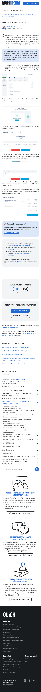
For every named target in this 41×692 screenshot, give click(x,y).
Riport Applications (28, 333)
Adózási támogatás (9, 624)
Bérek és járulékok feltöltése (11, 637)
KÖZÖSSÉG (13, 10)
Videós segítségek (8, 659)
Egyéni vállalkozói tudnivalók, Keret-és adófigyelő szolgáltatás (18, 458)
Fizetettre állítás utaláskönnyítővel (11, 423)
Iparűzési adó (8, 443)
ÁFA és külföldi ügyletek (13, 387)
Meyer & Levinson (7, 335)
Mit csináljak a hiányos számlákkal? (13, 364)
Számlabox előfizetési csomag (12, 661)
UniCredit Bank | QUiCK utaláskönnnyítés (15, 351)
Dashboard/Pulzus (8, 635)
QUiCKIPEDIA (5, 14)
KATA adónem (7, 454)
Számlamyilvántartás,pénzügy (12, 627)
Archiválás (6, 632)
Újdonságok (6, 651)
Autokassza (6, 643)
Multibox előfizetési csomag (11, 667)
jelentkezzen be (20, 379)
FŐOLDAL (5, 10)
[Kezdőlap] (11, 4)
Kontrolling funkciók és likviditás (17, 398)
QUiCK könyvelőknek (11, 447)
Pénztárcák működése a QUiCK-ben (12, 408)
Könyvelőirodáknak (9, 672)
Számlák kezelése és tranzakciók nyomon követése (17, 395)
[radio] (15, 289)
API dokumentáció (8, 646)
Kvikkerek (6, 669)
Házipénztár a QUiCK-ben (10, 406)
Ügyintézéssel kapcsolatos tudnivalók (14, 463)
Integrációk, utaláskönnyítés (11, 629)
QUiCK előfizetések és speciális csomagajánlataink (16, 435)
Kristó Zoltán (11, 26)
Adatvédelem (29, 659)
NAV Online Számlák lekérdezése (13, 640)
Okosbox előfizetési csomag (11, 664)
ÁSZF (26, 661)
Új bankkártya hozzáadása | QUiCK (12, 417)
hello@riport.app (17, 261)
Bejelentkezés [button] (31, 3)
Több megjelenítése (8, 432)
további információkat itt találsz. (21, 245)
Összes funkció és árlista (10, 648)
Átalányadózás (8, 450)
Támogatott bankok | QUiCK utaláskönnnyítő (14, 430)
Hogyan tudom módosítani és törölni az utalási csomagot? (18, 415)
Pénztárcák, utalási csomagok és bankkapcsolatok (17, 403)
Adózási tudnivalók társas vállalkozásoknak (14, 383)
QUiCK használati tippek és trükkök (17, 439)
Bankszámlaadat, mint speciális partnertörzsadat (15, 428)
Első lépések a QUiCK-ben (13, 390)
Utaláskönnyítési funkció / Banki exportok (13, 425)
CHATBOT (20, 10)
